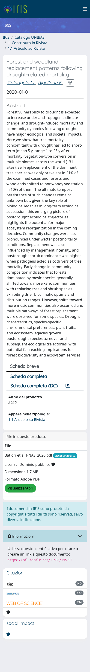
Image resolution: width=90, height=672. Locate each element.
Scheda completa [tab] (28, 376)
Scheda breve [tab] (24, 366)
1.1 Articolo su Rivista (26, 48)
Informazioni (22, 536)
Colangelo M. (21, 82)
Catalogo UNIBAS (30, 37)
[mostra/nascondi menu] (85, 9)
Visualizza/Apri (20, 488)
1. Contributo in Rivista (27, 42)
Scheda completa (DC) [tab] (34, 385)
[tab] (68, 386)
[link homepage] (17, 9)
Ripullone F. (50, 82)
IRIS (6, 37)
